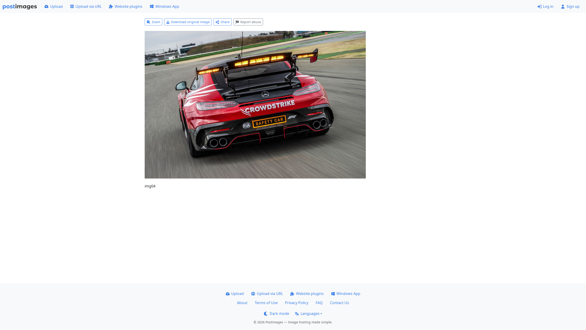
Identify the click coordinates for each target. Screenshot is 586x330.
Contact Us (339, 302)
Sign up (573, 6)
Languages (310, 313)
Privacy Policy (296, 302)
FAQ (319, 302)
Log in (548, 6)
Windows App (167, 6)
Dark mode (279, 313)
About (242, 302)
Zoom (156, 22)
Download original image (190, 22)
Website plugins (128, 6)
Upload (56, 6)
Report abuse (250, 22)
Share (225, 22)
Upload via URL (89, 6)
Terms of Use (266, 302)
